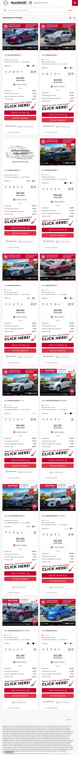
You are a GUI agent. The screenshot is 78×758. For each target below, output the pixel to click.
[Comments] (32, 72)
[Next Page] (62, 719)
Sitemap (60, 753)
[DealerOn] (9, 751)
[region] (20, 95)
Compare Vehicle (14, 132)
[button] (36, 36)
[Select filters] (70, 17)
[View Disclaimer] (21, 72)
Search (70, 10)
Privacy (55, 753)
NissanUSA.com (66, 753)
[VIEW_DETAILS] (20, 151)
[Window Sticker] (35, 72)
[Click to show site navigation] (75, 3)
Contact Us (50, 753)
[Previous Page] (59, 719)
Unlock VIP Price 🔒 (20, 113)
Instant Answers (20, 118)
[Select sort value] (73, 17)
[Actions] (34, 55)
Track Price (21, 84)
